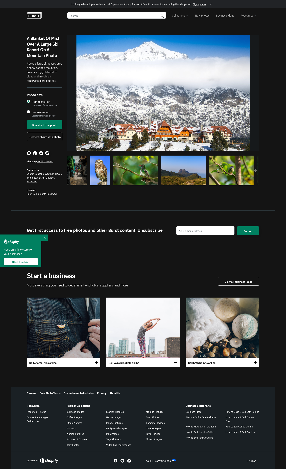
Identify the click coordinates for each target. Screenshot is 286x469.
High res (135, 182)
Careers (31, 393)
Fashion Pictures (115, 411)
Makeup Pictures (155, 411)
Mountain (32, 181)
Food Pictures (153, 417)
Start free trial (20, 261)
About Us (115, 393)
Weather (49, 173)
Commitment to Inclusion (79, 393)
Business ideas (225, 15)
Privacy (101, 393)
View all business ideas (238, 281)
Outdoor (50, 177)
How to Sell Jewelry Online (200, 432)
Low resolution (40, 112)
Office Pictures (74, 422)
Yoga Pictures (113, 439)
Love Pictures (153, 433)
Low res (78, 182)
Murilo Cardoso (45, 161)
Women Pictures (75, 433)
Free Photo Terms (50, 393)
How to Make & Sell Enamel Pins (239, 419)
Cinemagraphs (153, 428)
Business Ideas (193, 411)
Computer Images (155, 422)
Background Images (116, 428)
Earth (42, 177)
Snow (35, 177)
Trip (29, 177)
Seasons (39, 173)
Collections (178, 15)
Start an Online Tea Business (201, 417)
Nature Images (113, 417)
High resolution (41, 101)
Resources (247, 15)
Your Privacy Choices (158, 460)
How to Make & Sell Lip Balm (201, 426)
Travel (58, 173)
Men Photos (112, 433)
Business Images (75, 411)
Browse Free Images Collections (37, 419)
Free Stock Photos (36, 411)
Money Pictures (114, 422)
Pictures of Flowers (77, 439)
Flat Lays (71, 428)
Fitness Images (154, 439)
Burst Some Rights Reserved (42, 193)
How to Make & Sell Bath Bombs (242, 411)
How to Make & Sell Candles (240, 432)
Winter (30, 173)
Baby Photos (73, 444)
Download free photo (44, 124)
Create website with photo (45, 136)
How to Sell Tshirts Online (199, 437)
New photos (202, 15)
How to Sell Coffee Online (239, 426)
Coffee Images (74, 417)
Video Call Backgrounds (118, 444)
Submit (248, 231)
